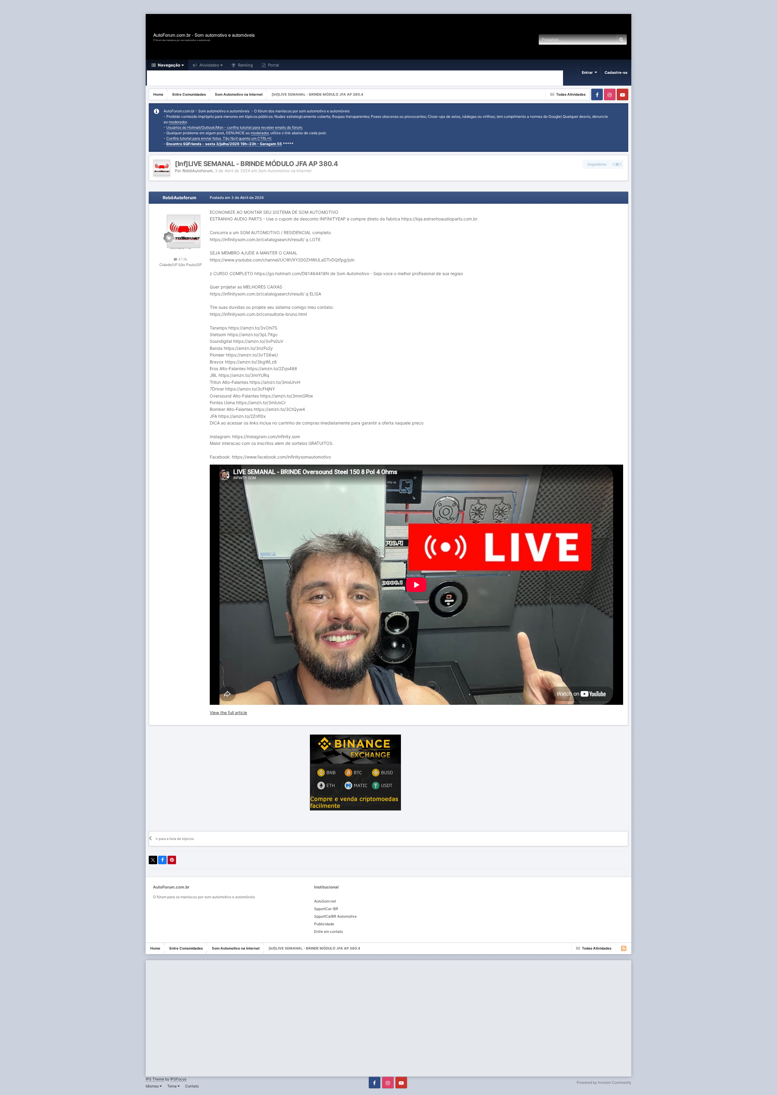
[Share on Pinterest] (172, 860)
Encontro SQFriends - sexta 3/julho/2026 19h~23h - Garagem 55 (224, 144)
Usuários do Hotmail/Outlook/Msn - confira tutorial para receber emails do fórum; (234, 127)
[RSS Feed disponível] (623, 948)
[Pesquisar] (621, 39)
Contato (192, 1086)
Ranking (245, 65)
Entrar (588, 72)
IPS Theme (155, 1079)
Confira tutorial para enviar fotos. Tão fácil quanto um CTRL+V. (219, 138)
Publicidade (324, 924)
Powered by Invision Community (604, 1082)
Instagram (610, 94)
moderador (178, 122)
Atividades (208, 65)
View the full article (228, 712)
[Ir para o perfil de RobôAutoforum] (162, 168)
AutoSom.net (325, 901)
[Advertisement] (110, 7)
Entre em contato (328, 931)
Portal (273, 65)
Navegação (168, 65)
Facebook (597, 94)
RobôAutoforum (197, 170)
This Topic (599, 39)
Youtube (622, 94)
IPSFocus (178, 1079)
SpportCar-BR (326, 908)
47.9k (182, 259)
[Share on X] (153, 860)
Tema (172, 1086)
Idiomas (153, 1086)
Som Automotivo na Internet (285, 170)
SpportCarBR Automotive (335, 916)
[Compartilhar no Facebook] (162, 860)
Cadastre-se (616, 72)
